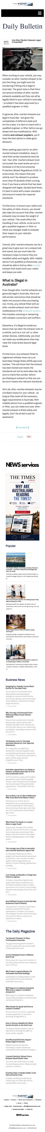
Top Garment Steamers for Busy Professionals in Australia (18, 939)
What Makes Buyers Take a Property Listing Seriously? (20, 630)
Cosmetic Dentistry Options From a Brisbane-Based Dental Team (19, 1057)
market (36, 265)
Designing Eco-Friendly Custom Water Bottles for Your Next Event (20, 687)
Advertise (38, 1100)
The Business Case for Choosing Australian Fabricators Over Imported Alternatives (20, 743)
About (19, 1103)
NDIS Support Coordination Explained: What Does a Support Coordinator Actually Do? (20, 990)
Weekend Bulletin (18, 1109)
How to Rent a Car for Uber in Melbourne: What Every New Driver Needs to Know (21, 797)
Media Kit (30, 1109)
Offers (26, 1103)
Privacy (13, 1100)
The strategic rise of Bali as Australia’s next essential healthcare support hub (20, 849)
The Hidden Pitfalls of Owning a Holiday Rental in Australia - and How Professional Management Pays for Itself (22, 569)
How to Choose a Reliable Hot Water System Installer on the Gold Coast (19, 1024)
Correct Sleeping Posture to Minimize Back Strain (19, 956)
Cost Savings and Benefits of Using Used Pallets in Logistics (21, 876)
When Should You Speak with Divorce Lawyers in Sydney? (19, 1008)
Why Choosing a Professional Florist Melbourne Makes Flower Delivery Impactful (19, 715)
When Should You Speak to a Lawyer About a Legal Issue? (19, 823)
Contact (6, 1100)
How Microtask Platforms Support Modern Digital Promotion (18, 1041)
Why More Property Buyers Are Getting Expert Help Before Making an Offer (22, 600)
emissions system (31, 310)
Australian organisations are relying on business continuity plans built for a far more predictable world (20, 771)
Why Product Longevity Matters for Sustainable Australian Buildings (19, 972)
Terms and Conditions (25, 1100)
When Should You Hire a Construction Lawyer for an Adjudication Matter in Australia (22, 660)
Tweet (20, 437)
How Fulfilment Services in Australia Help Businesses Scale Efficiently (21, 902)
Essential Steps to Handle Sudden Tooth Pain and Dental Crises (21, 1074)
